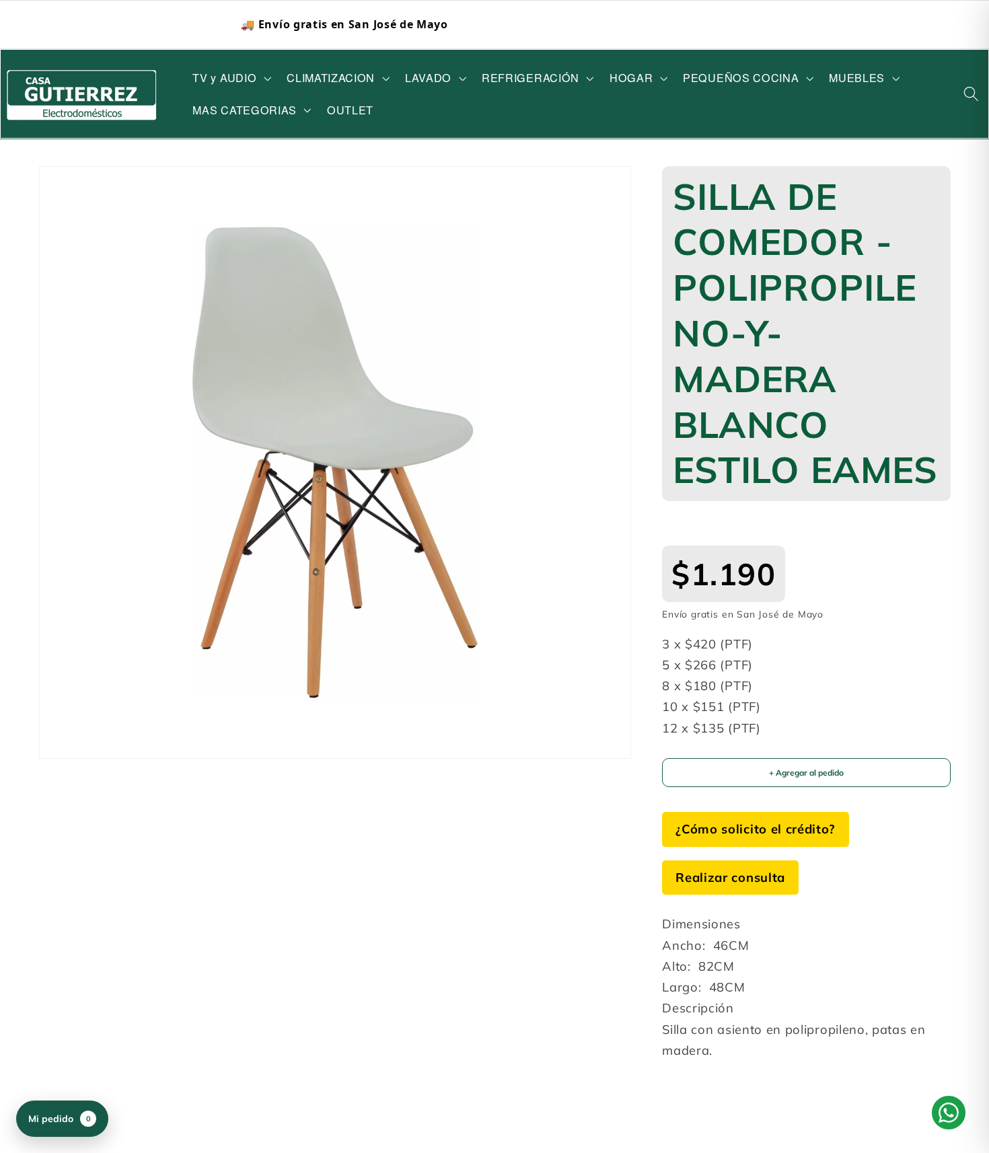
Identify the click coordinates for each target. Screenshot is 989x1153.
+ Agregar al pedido (806, 773)
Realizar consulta (730, 877)
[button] (231, 78)
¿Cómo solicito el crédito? (755, 830)
